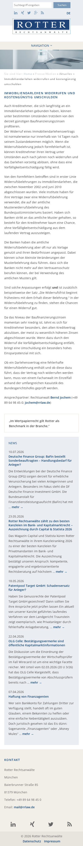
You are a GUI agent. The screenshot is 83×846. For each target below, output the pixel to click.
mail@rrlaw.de (24, 807)
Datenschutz (32, 841)
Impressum (52, 841)
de (68, 13)
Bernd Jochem (60, 397)
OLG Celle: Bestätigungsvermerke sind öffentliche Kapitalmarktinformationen (37, 643)
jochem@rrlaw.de (37, 403)
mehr (15, 507)
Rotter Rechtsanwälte (41, 26)
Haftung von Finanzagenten (29, 696)
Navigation (40, 45)
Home (28, 74)
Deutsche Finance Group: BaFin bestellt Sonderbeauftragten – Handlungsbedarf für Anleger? (40, 460)
